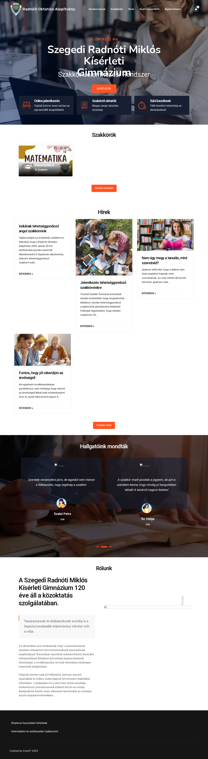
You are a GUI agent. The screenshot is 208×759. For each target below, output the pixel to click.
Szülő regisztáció (149, 9)
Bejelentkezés (173, 9)
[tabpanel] (61, 488)
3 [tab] (110, 546)
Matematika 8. (45, 165)
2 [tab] (104, 546)
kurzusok (104, 88)
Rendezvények (97, 9)
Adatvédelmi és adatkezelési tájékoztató (34, 731)
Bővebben (25, 273)
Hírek (131, 9)
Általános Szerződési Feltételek (29, 723)
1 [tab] (97, 546)
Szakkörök (117, 9)
